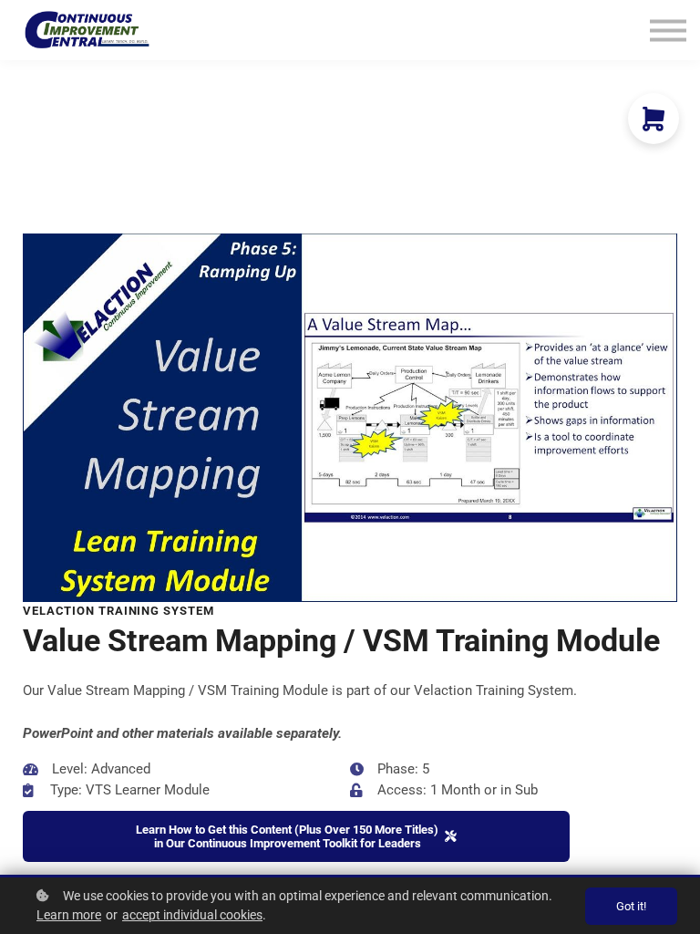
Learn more (68, 915)
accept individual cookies (192, 915)
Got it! (631, 906)
